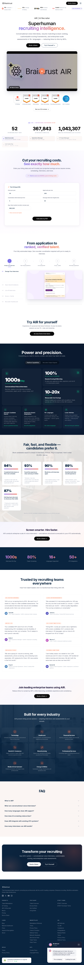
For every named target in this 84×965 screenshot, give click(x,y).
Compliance (61, 930)
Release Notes (61, 934)
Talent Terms (33, 942)
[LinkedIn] (3, 897)
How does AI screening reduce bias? (18, 818)
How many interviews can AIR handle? (18, 828)
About (3, 934)
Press (3, 930)
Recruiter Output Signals (50, 364)
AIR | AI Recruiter (6, 910)
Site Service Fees (34, 939)
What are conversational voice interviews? (20, 808)
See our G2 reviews (41, 109)
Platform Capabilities (33, 364)
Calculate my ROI (42, 218)
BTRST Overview (62, 905)
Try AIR (59, 927)
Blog (3, 925)
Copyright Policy (34, 954)
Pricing (4, 915)
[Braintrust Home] (7, 3)
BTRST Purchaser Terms (64, 907)
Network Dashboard (7, 927)
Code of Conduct (34, 932)
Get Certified (33, 910)
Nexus (3, 912)
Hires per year (11, 190)
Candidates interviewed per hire (16, 197)
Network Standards (35, 937)
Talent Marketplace (7, 905)
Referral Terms (34, 934)
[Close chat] (78, 944)
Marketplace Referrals (36, 925)
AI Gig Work (33, 912)
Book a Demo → (42, 540)
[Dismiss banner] (81, 8)
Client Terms (33, 944)
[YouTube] (9, 898)
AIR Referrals (61, 925)
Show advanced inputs (16, 212)
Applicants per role (48, 190)
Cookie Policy (33, 952)
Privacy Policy (33, 930)
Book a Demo (72, 3)
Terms (31, 927)
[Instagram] (11, 897)
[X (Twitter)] (5, 897)
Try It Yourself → (49, 45)
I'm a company (58, 959)
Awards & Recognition (8, 932)
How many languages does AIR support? (19, 813)
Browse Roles (33, 907)
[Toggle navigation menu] (80, 3)
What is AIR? (9, 802)
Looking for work (70, 959)
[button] (42, 71)
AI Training (5, 907)
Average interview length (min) (51, 197)
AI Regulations (61, 932)
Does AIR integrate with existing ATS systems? (22, 823)
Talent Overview (34, 905)
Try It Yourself (49, 866)
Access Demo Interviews (42, 335)
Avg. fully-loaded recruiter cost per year (18, 205)
